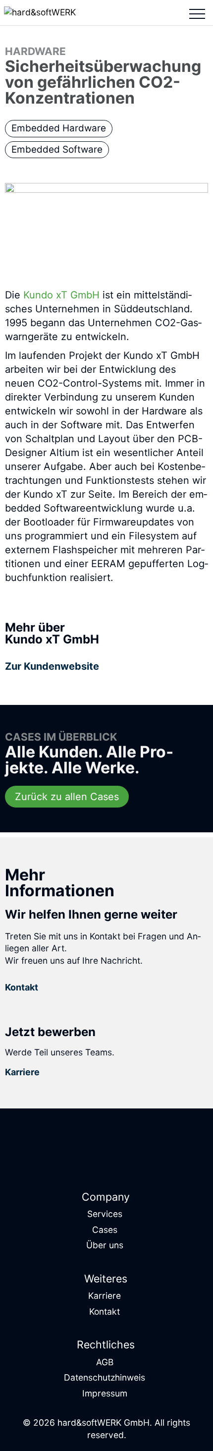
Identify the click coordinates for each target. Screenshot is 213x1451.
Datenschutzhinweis (104, 1377)
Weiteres (105, 1278)
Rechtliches (106, 1344)
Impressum (104, 1393)
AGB (104, 1362)
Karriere (104, 1295)
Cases (104, 1229)
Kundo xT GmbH (61, 295)
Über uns (104, 1245)
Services (104, 1214)
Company (106, 1196)
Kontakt (104, 1311)
